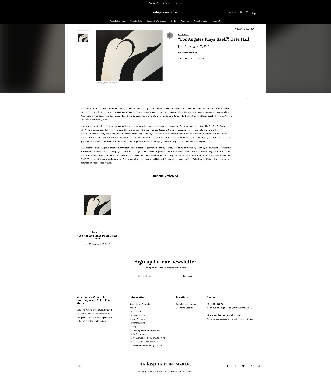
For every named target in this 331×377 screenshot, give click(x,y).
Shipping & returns (137, 319)
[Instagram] (235, 366)
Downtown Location (184, 308)
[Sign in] (241, 12)
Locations (182, 297)
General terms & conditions (140, 304)
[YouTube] (259, 366)
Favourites (170, 35)
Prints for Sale (135, 21)
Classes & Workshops (156, 21)
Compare (200, 58)
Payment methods (137, 315)
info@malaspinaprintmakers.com (225, 315)
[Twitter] (243, 366)
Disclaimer (133, 308)
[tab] (165, 98)
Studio (173, 21)
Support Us (217, 21)
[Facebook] (227, 366)
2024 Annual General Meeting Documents (146, 345)
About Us (185, 21)
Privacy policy (135, 311)
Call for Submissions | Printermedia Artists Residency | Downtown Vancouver (147, 340)
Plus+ (182, 371)
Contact (232, 12)
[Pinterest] (251, 366)
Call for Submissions (137, 334)
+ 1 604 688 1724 (217, 304)
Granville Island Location (186, 304)
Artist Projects (200, 21)
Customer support (137, 323)
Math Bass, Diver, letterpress (106, 83)
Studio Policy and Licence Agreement (144, 330)
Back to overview (245, 29)
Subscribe (187, 276)
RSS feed (189, 371)
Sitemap (132, 326)
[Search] (247, 12)
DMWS (175, 371)
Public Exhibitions (117, 21)
